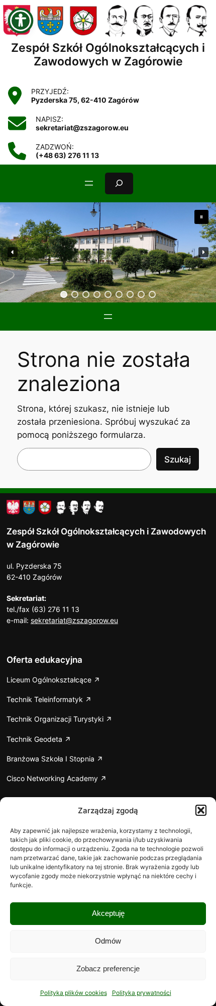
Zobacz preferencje (108, 968)
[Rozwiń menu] (89, 183)
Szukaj (177, 459)
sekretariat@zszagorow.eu (74, 620)
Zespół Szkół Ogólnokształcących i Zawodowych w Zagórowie (108, 54)
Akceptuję (108, 913)
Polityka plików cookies (73, 992)
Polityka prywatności (141, 992)
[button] (201, 810)
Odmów (108, 941)
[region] (108, 252)
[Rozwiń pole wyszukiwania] (119, 183)
